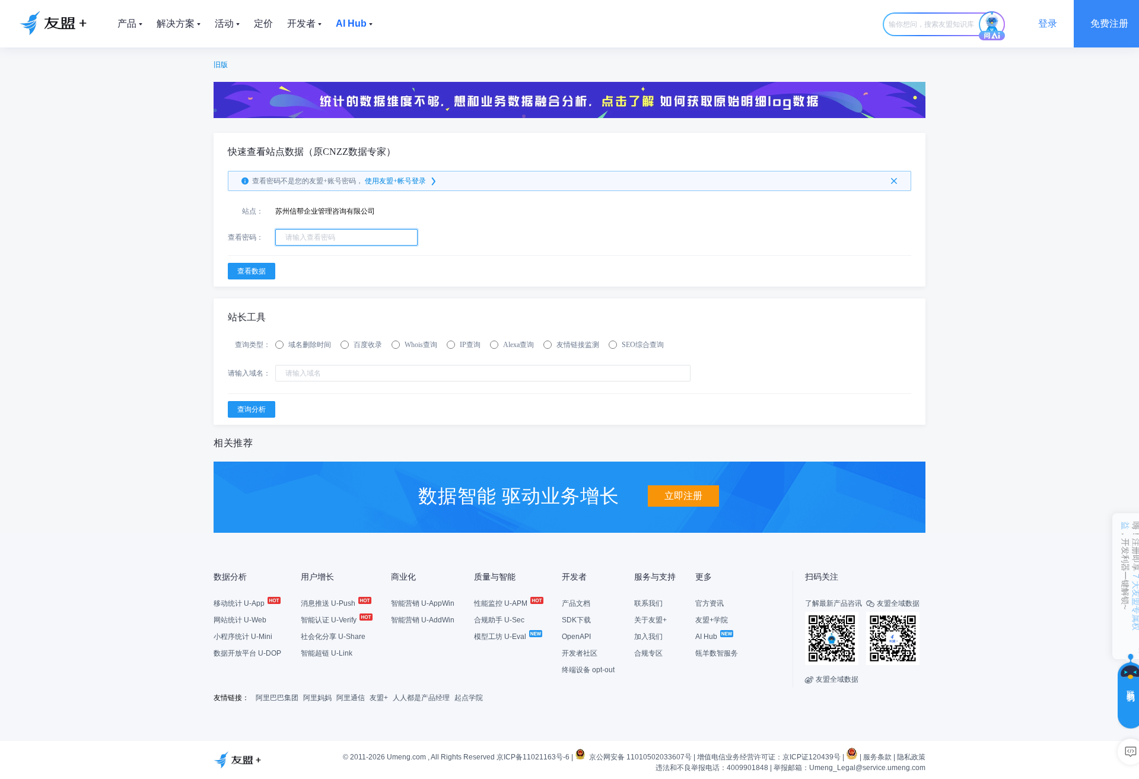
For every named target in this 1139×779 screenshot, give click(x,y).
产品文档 (576, 603)
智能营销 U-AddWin (422, 620)
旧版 (221, 65)
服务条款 (877, 757)
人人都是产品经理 (421, 698)
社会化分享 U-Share (333, 636)
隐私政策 (911, 757)
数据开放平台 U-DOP (247, 653)
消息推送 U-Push (329, 603)
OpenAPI (576, 636)
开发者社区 (579, 653)
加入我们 (648, 636)
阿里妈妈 (317, 698)
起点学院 (468, 698)
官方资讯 (709, 603)
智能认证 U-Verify (329, 620)
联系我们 (648, 603)
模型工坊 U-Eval (501, 636)
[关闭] (894, 181)
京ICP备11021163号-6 (533, 757)
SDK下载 (576, 620)
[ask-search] (992, 26)
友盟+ (379, 698)
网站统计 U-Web (240, 620)
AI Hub (707, 636)
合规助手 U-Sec (499, 620)
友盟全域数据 (831, 679)
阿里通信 (350, 698)
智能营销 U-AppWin (422, 603)
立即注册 (683, 496)
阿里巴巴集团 (277, 698)
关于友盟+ (650, 620)
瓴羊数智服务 (716, 653)
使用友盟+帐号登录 (395, 181)
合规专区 (648, 653)
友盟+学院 (711, 620)
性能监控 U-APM (501, 603)
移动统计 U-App (240, 603)
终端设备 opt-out (588, 670)
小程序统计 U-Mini (243, 636)
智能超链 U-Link (326, 653)
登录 (1047, 23)
